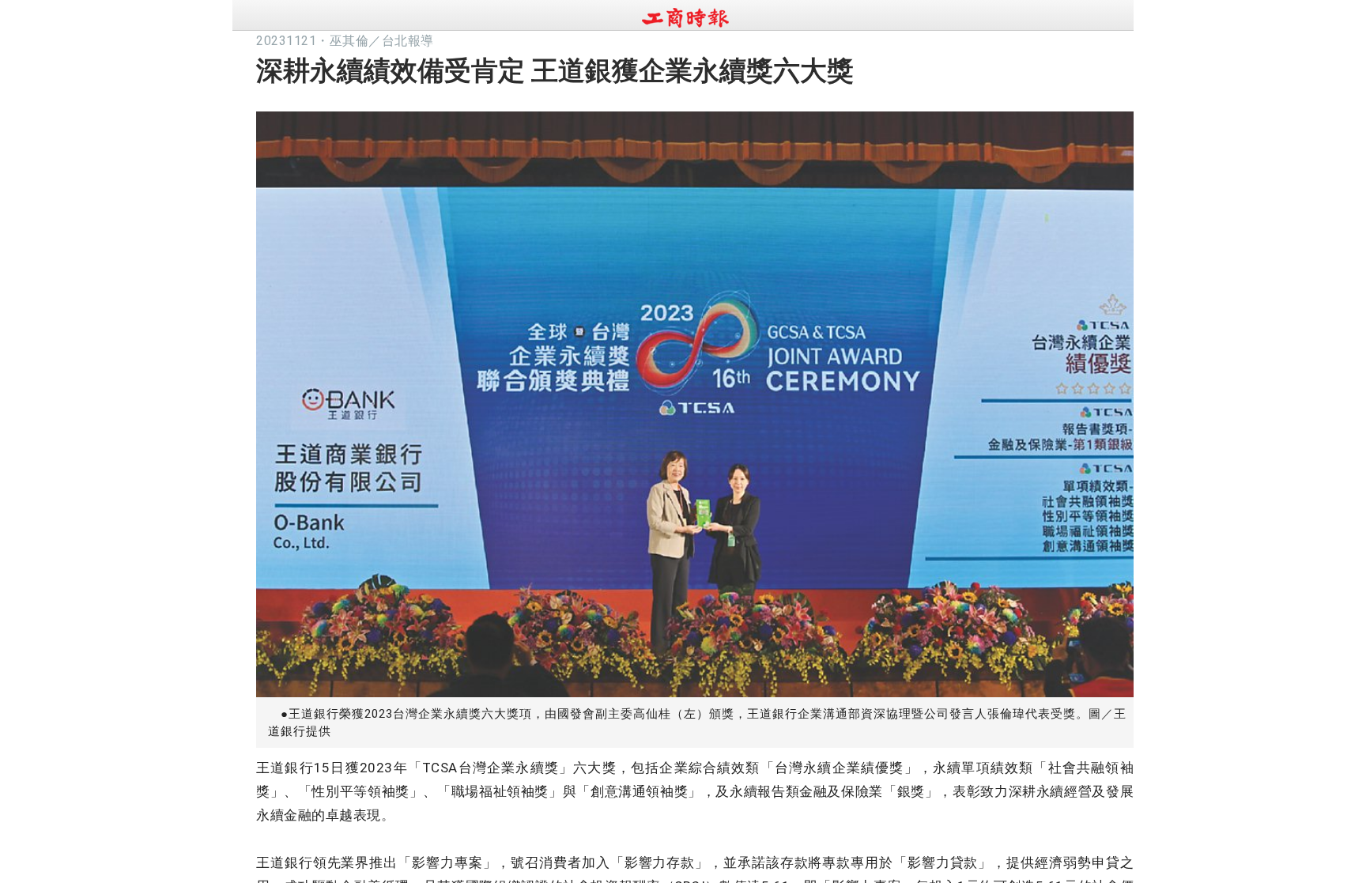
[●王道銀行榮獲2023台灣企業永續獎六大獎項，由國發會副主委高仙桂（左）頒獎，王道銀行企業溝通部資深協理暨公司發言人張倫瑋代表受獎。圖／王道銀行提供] (695, 400)
